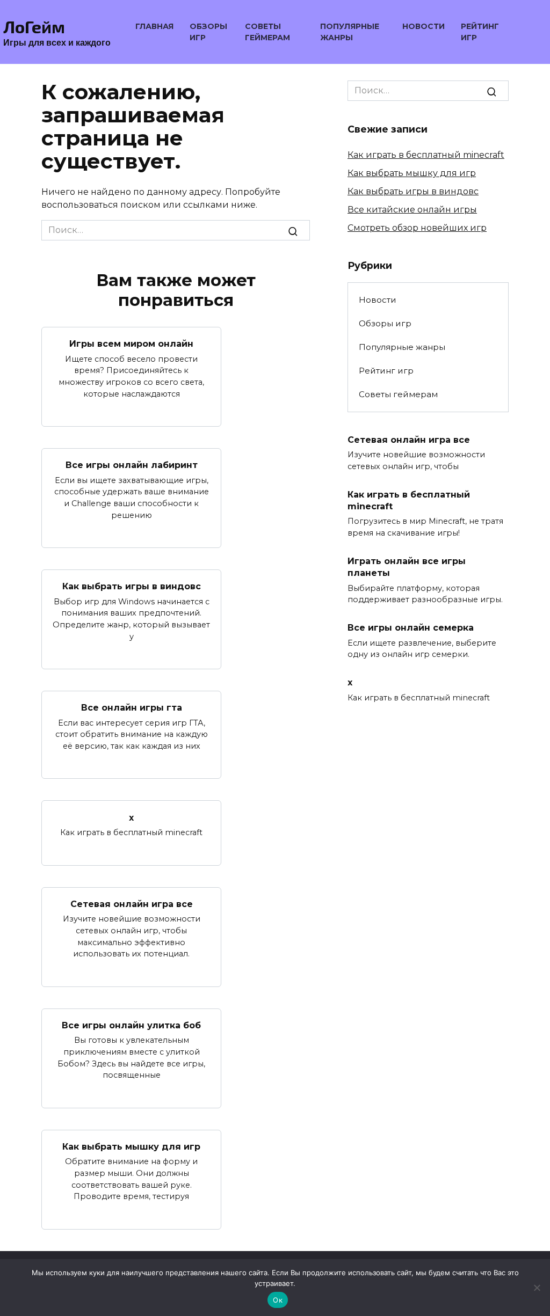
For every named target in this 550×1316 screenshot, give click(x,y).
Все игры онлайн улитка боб (131, 1025)
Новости (423, 26)
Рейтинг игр (386, 370)
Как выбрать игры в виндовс (131, 586)
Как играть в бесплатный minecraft (426, 155)
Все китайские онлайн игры (412, 209)
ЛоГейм (34, 26)
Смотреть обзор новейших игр (417, 228)
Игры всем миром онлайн (131, 344)
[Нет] (536, 1287)
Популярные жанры (402, 347)
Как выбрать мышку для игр (131, 1147)
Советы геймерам (398, 394)
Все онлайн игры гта (131, 708)
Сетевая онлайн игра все (131, 904)
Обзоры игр (385, 323)
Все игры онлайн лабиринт (132, 465)
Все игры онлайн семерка (411, 628)
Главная (154, 26)
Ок (278, 1300)
